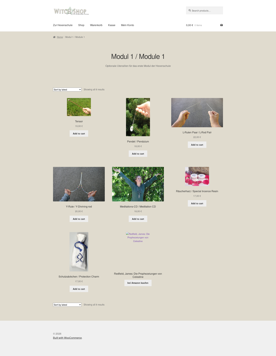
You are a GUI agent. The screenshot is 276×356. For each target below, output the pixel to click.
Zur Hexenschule (63, 25)
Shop (81, 25)
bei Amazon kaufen (137, 282)
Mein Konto (127, 25)
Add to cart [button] (79, 133)
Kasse (111, 25)
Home (60, 37)
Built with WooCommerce (67, 338)
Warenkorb (96, 25)
